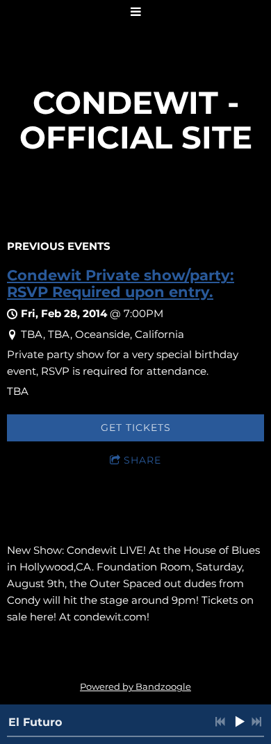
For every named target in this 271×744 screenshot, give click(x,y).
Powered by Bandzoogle (135, 687)
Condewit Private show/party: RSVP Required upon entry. (120, 284)
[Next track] (256, 722)
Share (142, 460)
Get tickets (136, 427)
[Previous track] (220, 722)
